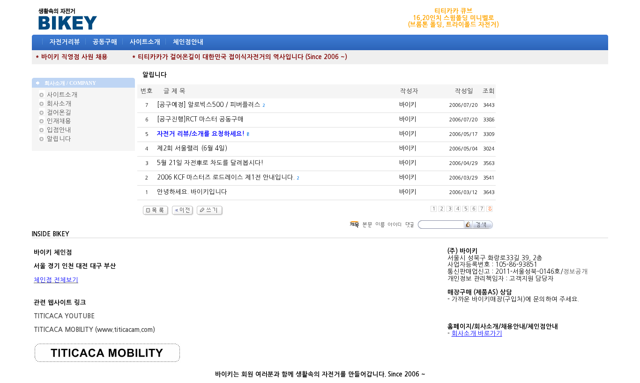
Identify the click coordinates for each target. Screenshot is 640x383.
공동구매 (105, 42)
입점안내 (58, 130)
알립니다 (58, 139)
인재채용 (58, 121)
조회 (489, 91)
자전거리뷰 (65, 42)
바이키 (407, 105)
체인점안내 (188, 42)
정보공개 (575, 272)
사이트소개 (145, 42)
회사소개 (58, 104)
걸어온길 (58, 113)
